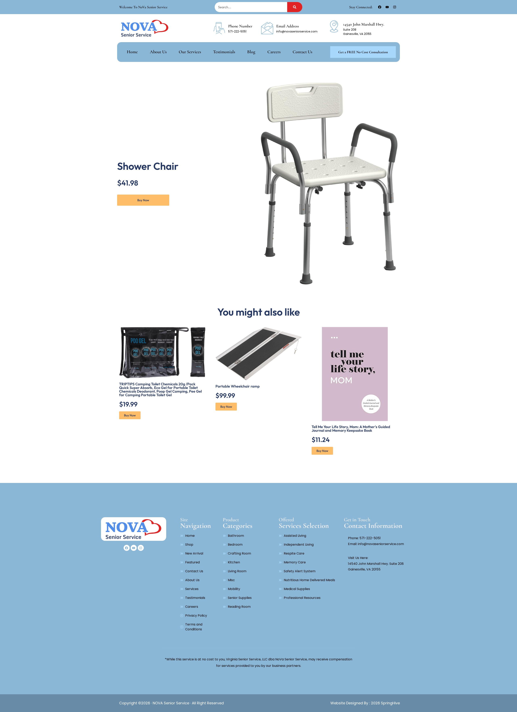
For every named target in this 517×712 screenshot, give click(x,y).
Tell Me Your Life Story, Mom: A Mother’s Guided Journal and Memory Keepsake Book (351, 428)
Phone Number (240, 26)
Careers (274, 51)
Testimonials (224, 51)
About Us (158, 51)
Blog (251, 51)
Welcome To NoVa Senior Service (143, 7)
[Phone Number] (219, 28)
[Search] (294, 7)
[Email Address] (267, 28)
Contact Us (302, 51)
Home (132, 51)
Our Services (190, 51)
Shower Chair (148, 166)
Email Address (287, 26)
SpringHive (390, 703)
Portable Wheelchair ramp (237, 386)
